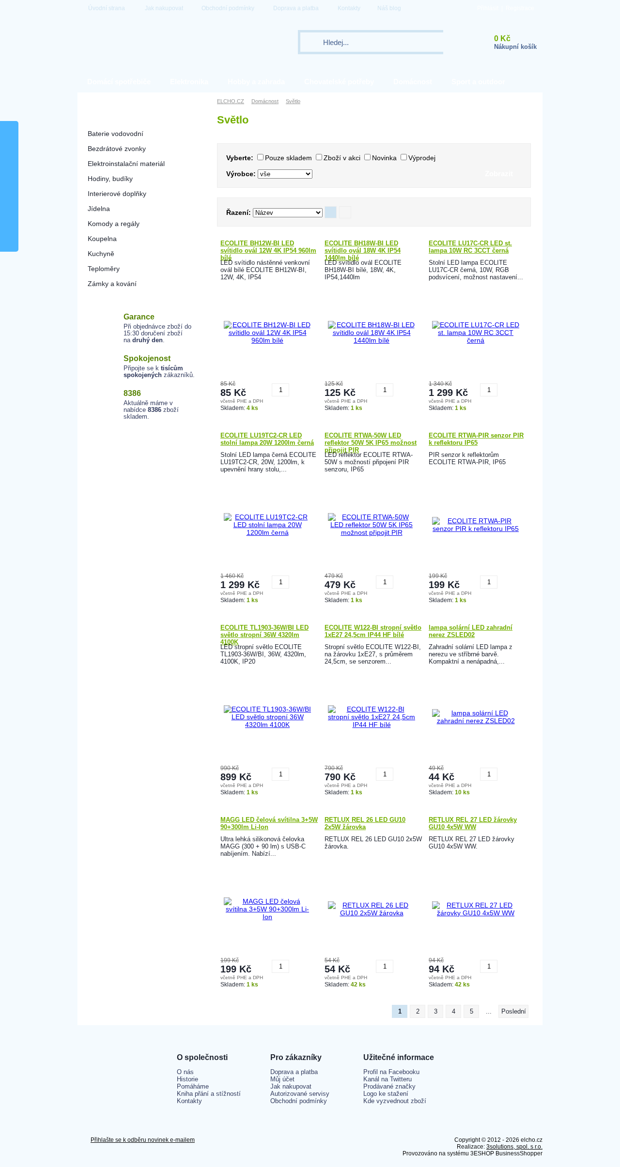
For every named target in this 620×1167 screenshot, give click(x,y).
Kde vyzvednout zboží (394, 1101)
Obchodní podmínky (228, 8)
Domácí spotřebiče (119, 81)
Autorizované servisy (299, 1093)
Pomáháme (193, 1086)
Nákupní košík (515, 46)
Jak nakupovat (164, 8)
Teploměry (104, 269)
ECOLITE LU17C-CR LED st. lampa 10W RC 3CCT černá (470, 247)
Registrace (520, 8)
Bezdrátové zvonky (117, 148)
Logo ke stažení (385, 1093)
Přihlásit (487, 8)
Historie (187, 1079)
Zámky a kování (112, 284)
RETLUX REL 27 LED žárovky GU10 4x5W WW (473, 823)
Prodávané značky (389, 1086)
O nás (185, 1072)
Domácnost (412, 81)
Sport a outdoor (478, 81)
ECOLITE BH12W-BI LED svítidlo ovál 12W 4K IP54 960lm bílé (268, 249)
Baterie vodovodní (115, 133)
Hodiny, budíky (110, 178)
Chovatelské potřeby (339, 81)
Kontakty (349, 8)
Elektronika (189, 81)
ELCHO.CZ (230, 101)
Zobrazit (499, 173)
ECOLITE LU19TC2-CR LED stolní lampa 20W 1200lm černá (267, 439)
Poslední (513, 1011)
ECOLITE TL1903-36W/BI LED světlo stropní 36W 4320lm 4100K (264, 633)
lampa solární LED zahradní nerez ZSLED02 (470, 631)
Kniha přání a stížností (209, 1093)
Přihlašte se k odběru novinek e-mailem (143, 1140)
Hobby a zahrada (256, 81)
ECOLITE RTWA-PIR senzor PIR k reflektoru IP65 (476, 439)
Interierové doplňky (117, 193)
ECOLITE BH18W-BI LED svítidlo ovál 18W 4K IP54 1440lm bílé (363, 249)
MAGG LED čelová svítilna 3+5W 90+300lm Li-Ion (269, 823)
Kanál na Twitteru (387, 1079)
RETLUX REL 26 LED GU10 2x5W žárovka (365, 823)
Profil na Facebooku (391, 1072)
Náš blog (389, 8)
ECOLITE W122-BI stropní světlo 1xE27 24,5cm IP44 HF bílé (373, 631)
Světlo (97, 118)
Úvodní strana (106, 8)
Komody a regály (114, 223)
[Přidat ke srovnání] (298, 386)
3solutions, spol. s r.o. (514, 1146)
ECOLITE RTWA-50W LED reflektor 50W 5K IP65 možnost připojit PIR (371, 441)
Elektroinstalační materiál (126, 163)
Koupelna (102, 238)
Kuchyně (101, 254)
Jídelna (99, 208)
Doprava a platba (296, 8)
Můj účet (282, 1079)
